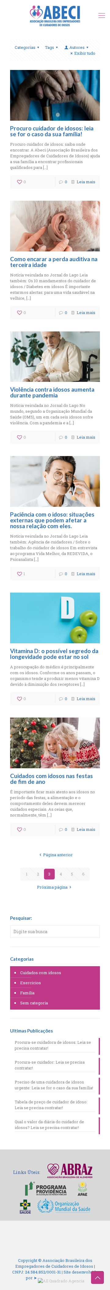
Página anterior (57, 854)
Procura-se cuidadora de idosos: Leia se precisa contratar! (53, 1045)
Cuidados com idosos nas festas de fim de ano (51, 778)
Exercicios (30, 982)
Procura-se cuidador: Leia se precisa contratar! (50, 1065)
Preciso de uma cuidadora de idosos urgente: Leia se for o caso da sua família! (54, 1085)
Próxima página (52, 887)
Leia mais (86, 182)
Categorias (25, 47)
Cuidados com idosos (40, 972)
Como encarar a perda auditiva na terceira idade (53, 261)
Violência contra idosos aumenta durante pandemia (52, 392)
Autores (77, 47)
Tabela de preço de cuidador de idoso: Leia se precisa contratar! (51, 1104)
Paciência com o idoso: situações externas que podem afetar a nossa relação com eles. (52, 520)
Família (27, 993)
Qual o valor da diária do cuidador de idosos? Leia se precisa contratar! (49, 1124)
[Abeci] (55, 15)
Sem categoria (34, 1003)
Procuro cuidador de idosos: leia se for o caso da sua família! (52, 131)
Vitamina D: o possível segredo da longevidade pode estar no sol (54, 653)
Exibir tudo (84, 53)
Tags (49, 47)
